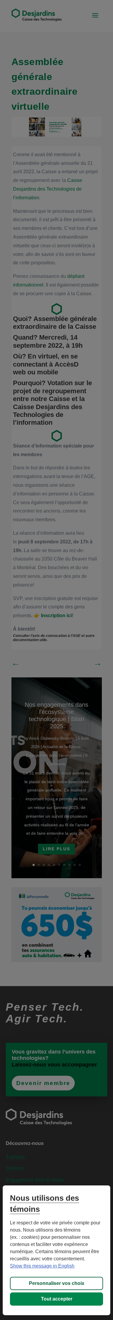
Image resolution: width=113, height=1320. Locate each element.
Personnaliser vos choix (56, 1283)
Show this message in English (42, 1265)
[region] (56, 1250)
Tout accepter (56, 1298)
